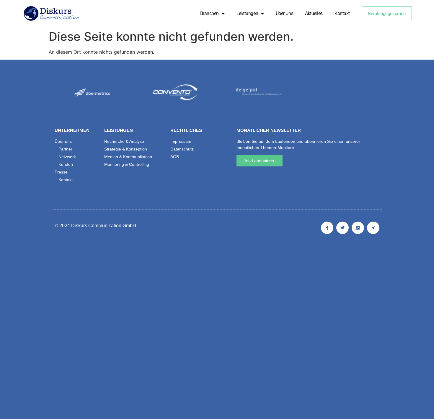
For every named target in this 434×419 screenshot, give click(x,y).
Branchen (209, 13)
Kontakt (342, 13)
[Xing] (373, 228)
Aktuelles (314, 13)
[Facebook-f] (327, 228)
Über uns (284, 13)
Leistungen (247, 13)
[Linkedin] (358, 228)
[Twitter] (342, 228)
